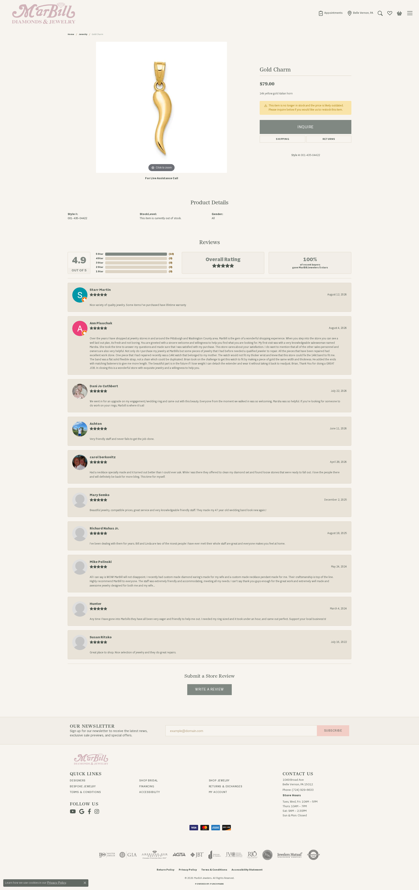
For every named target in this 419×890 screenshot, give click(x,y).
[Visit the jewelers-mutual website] (289, 854)
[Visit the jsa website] (267, 854)
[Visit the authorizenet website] (313, 854)
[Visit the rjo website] (252, 854)
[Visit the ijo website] (107, 854)
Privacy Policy (188, 869)
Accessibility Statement (247, 869)
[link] (330, 13)
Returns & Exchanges (225, 786)
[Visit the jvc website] (233, 854)
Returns (329, 139)
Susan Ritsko (101, 637)
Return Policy (165, 869)
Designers (78, 780)
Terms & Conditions (85, 792)
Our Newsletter (92, 726)
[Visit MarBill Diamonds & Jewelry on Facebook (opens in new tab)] (89, 811)
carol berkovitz (103, 457)
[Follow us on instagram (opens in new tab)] (96, 811)
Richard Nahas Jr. (104, 528)
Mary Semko (100, 495)
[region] (161, 107)
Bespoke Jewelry (83, 786)
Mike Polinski (101, 562)
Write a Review (209, 689)
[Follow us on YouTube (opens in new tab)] (73, 811)
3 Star (99, 262)
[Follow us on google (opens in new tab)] (81, 811)
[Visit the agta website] (179, 854)
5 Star (99, 254)
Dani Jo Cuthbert (104, 386)
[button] (380, 13)
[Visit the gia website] (128, 854)
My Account (218, 792)
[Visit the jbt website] (197, 854)
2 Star (99, 267)
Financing (146, 786)
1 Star (99, 271)
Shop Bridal (148, 780)
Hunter (95, 604)
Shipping (282, 139)
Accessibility (149, 792)
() (171, 254)
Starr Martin (100, 290)
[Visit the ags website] (154, 854)
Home (71, 34)
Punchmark (217, 884)
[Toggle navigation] (410, 13)
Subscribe (333, 731)
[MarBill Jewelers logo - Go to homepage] (42, 13)
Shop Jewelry (219, 780)
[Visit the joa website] (214, 854)
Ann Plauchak (101, 323)
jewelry (83, 34)
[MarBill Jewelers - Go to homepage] (91, 759)
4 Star (99, 258)
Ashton (96, 424)
